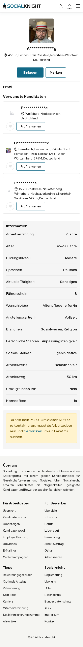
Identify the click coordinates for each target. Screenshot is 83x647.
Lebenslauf (52, 530)
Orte (48, 588)
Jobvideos (10, 544)
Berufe (49, 524)
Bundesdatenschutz (58, 601)
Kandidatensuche (14, 517)
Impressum (52, 614)
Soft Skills (9, 594)
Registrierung (53, 575)
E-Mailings (10, 550)
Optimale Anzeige (14, 581)
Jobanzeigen (11, 524)
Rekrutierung (11, 588)
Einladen (30, 72)
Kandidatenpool (14, 530)
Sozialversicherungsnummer (21, 614)
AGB (48, 608)
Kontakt (50, 621)
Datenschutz (53, 594)
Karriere (8, 601)
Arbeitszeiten (53, 557)
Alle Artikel (10, 621)
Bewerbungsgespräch (17, 575)
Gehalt (49, 550)
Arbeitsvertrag (54, 544)
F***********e (34, 107)
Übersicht (9, 510)
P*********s (25, 182)
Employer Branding (15, 537)
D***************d (32, 143)
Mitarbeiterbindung (15, 608)
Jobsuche (51, 517)
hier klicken (32, 431)
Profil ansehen (31, 126)
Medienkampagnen (15, 557)
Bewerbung (52, 537)
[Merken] (10, 126)
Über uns (50, 581)
